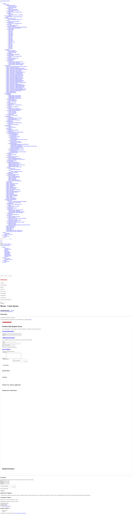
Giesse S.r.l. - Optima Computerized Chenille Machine (18, 201)
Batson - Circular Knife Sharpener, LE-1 (15, 19)
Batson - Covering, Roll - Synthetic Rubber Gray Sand (16, 85)
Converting (2, 282)
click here (29, 319)
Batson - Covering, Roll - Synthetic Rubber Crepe (15, 84)
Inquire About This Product (4, 310)
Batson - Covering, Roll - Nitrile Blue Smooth (14, 79)
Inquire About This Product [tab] (6, 322)
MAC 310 (10, 37)
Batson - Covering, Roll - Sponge (12, 83)
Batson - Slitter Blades (12, 7)
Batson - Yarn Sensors (12, 223)
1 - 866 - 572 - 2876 (7, 243)
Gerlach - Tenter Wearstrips (13, 115)
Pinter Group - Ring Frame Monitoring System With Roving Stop (19, 224)
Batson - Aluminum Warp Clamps (14, 216)
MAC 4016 (11, 39)
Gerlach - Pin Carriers (12, 111)
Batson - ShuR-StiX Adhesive (12, 92)
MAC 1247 (11, 32)
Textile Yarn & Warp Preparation (5, 299)
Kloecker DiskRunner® (15, 134)
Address (3, 342)
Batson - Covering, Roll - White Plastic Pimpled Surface (16, 89)
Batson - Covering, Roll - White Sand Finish (14, 90)
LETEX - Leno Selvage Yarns (12, 198)
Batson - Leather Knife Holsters (14, 10)
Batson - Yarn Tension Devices (14, 124)
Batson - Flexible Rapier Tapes (12, 187)
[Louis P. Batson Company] (5, 0)
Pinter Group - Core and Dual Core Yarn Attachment (17, 218)
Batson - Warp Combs (12, 178)
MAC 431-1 (11, 44)
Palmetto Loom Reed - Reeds (13, 165)
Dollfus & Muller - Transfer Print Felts (15, 98)
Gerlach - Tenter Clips (12, 113)
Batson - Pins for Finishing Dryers (14, 108)
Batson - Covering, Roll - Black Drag (13, 67)
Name (3, 333)
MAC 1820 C (11, 35)
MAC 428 (10, 42)
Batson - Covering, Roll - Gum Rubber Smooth (14, 73)
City (3, 343)
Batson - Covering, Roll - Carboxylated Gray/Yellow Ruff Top (17, 69)
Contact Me (4, 347)
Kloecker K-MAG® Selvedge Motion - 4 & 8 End (19, 139)
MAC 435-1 (11, 47)
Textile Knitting (3, 295)
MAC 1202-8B (11, 29)
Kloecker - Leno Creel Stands (16, 141)
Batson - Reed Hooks (10, 193)
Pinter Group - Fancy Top (13, 219)
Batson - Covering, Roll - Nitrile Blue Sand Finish (15, 78)
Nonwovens (2, 289)
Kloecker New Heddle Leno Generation (17, 147)
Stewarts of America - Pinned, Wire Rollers (16, 64)
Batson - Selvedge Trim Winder (12, 195)
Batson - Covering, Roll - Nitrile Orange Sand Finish (15, 80)
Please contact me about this (12, 347)
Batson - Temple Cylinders (13, 172)
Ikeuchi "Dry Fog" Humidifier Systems (15, 23)
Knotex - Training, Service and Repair (15, 180)
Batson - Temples (9, 196)
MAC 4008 (11, 38)
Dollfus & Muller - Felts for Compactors (15, 117)
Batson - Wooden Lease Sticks (14, 179)
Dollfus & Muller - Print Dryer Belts (15, 95)
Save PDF (12, 310)
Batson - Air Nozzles (12, 127)
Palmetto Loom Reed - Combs (14, 163)
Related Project (5, 351)
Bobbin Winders (9, 228)
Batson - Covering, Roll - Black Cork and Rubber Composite (17, 66)
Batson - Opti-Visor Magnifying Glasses (13, 189)
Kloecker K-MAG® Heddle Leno (16, 145)
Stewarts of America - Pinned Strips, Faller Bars (16, 63)
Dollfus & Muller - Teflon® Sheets (14, 119)
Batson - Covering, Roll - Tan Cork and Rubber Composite (16, 88)
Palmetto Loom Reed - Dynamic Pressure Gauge (17, 164)
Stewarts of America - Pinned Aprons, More (16, 61)
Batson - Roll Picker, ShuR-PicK (12, 194)
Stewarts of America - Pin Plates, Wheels (15, 109)
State (3, 344)
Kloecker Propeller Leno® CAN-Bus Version (18, 151)
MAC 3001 (11, 36)
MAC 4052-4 (11, 40)
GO (10, 238)
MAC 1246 (11, 31)
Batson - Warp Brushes (12, 177)
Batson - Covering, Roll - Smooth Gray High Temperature (16, 82)
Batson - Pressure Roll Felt (11, 91)
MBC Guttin (11, 13)
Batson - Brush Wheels (12, 102)
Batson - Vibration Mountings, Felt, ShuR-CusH (17, 159)
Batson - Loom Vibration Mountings (15, 27)
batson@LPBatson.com (8, 244)
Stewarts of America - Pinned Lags (14, 62)
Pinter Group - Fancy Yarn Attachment (15, 220)
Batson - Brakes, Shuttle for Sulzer (12, 183)
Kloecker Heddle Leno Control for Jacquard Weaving (19, 144)
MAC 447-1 (11, 48)
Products (1, 275)
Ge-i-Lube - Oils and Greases (13, 25)
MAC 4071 (11, 41)
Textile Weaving (3, 297)
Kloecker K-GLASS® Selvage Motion (17, 149)
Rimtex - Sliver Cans (10, 229)
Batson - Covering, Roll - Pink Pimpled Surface (14, 81)
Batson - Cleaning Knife (11, 184)
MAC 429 (10, 43)
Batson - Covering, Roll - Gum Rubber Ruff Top (15, 72)
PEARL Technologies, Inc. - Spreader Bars (16, 14)
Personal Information (8, 331)
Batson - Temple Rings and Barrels (16, 171)
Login (1, 240)
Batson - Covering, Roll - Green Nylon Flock (14, 71)
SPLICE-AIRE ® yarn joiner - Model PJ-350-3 (14, 231)
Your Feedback (6, 349)
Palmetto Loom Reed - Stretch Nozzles (15, 166)
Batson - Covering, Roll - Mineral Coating (15, 75)
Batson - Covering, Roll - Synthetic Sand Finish (14, 87)
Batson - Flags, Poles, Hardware (14, 21)
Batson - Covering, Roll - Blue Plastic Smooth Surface (16, 68)
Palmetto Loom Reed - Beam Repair (15, 162)
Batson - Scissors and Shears (13, 130)
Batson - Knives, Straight (13, 9)
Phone (3, 341)
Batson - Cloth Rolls (10, 186)
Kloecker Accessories (14, 138)
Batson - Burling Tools (10, 226)
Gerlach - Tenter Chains (13, 112)
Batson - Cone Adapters (13, 207)
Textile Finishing (3, 293)
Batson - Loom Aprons (12, 154)
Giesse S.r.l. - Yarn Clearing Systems (15, 202)
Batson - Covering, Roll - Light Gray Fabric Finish (15, 74)
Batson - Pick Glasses (10, 190)
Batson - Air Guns (10, 182)
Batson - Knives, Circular (13, 6)
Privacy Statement (18, 513)
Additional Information (8, 337)
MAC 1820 (11, 34)
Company (4, 334)
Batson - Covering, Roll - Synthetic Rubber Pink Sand (15, 86)
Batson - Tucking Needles (11, 197)
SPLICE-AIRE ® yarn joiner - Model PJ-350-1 (14, 230)
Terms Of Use (23, 513)
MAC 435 (10, 46)
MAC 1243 (11, 30)
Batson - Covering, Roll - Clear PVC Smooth (14, 70)
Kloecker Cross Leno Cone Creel (16, 142)
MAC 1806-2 (11, 33)
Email (3, 335)
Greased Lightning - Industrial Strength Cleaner (14, 16)
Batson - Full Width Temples (15, 169)
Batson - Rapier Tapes (10, 192)
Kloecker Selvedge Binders (15, 136)
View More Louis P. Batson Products (6, 311)
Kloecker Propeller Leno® (13, 152)
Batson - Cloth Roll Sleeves (11, 185)
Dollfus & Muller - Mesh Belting (14, 54)
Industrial (1, 287)
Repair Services (11, 59)
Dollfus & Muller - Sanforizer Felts (14, 97)
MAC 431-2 (11, 45)
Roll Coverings (2, 291)
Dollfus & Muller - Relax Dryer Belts (15, 96)
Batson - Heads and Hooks (11, 188)
